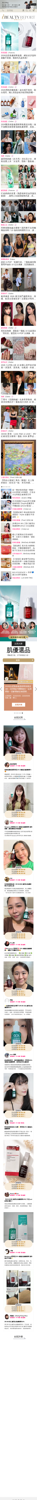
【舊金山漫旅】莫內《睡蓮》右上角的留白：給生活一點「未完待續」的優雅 (17, 481)
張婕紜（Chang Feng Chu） (19, 1316)
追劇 (2, 156)
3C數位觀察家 (17, 509)
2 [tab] (3, 486)
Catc (11, 821)
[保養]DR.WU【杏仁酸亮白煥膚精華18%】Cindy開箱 (23, 524)
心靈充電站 (5, 477)
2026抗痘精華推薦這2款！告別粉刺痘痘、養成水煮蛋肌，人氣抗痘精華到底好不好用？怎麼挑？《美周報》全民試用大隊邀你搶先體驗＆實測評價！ (18, 689)
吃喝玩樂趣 (16, 520)
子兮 (11, 1121)
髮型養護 (4, 190)
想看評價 (18, 705)
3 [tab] (4, 486)
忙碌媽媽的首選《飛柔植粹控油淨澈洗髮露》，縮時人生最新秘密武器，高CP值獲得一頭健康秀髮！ (18, 195)
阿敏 (11, 1000)
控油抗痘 (18, 753)
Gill (11, 878)
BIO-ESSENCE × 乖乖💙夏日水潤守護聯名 (23, 573)
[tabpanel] (18, 462)
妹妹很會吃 (13, 764)
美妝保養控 (16, 529)
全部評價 (18, 1336)
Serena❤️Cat (14, 1193)
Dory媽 (12, 943)
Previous (2, 455)
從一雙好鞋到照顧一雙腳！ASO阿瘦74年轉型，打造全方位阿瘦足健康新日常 (23, 492)
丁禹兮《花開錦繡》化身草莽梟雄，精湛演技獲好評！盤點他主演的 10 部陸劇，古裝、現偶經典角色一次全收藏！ (18, 401)
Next (35, 455)
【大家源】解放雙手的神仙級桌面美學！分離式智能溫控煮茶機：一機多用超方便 (23, 561)
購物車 (33, 10)
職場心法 (4, 225)
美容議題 (4, 52)
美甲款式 (4, 362)
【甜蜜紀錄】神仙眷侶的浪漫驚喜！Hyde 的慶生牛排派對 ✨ (23, 514)
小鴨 (11, 1251)
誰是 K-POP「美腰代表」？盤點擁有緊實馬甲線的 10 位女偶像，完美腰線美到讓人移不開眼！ (18, 264)
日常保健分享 (17, 553)
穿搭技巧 (4, 293)
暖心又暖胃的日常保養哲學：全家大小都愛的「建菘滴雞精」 (23, 537)
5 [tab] (8, 486)
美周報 (10, 10)
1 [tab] (1, 486)
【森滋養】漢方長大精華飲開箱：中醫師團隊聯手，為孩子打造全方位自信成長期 (23, 548)
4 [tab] (6, 486)
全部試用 (18, 717)
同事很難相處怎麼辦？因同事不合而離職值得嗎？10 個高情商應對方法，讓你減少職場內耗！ (18, 230)
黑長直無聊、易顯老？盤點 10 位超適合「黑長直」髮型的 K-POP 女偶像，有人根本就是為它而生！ (18, 333)
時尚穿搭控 (16, 498)
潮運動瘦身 (5, 259)
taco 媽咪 (13, 1054)
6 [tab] (9, 486)
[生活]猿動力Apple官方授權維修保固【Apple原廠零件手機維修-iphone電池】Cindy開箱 (23, 503)
